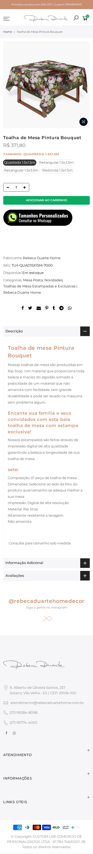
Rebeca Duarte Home (42, 258)
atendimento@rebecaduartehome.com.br (47, 703)
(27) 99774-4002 (23, 722)
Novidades (53, 280)
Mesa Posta (33, 280)
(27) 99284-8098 (23, 713)
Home (7, 31)
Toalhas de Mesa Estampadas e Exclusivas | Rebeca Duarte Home (40, 289)
